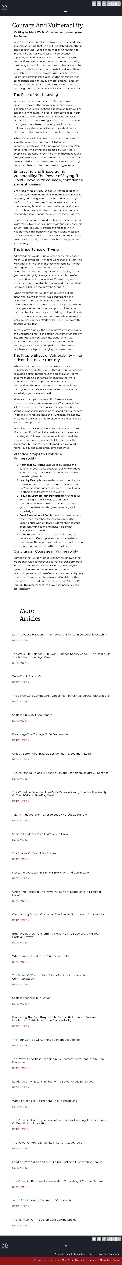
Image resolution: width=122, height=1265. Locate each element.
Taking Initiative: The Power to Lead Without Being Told (49, 814)
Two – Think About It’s (26, 676)
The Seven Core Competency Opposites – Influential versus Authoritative (61, 695)
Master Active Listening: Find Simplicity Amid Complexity (50, 872)
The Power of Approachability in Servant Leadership (47, 1142)
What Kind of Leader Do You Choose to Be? (41, 956)
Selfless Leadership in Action (31, 998)
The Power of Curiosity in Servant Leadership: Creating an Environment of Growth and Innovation (60, 1122)
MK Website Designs (82, 1233)
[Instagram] (109, 3)
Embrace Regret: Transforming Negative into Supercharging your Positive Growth (56, 935)
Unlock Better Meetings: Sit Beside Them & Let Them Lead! (52, 753)
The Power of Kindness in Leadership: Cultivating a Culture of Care (57, 1181)
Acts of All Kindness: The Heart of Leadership (42, 1200)
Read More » (20, 640)
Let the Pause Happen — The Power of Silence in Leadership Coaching (60, 634)
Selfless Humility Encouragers (32, 715)
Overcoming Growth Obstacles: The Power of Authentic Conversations (59, 914)
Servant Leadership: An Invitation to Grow (40, 834)
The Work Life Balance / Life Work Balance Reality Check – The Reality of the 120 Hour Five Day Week (61, 655)
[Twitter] (104, 3)
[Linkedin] (99, 3)
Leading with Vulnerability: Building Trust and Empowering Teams (57, 1162)
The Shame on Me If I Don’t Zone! (35, 853)
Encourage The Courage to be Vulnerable (40, 734)
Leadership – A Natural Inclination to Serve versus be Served (53, 1081)
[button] (66, 11)
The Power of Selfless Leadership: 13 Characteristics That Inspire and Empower (58, 1060)
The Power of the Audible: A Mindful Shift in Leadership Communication (49, 977)
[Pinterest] (113, 3)
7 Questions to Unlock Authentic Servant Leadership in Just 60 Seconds (60, 773)
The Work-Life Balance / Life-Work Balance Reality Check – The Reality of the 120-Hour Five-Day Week (59, 794)
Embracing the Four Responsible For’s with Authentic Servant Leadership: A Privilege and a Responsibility (54, 1019)
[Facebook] (94, 3)
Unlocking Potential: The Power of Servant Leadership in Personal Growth (56, 893)
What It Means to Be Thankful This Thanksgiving (44, 1100)
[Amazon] (118, 3)
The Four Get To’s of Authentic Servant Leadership (46, 1039)
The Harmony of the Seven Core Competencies (44, 1219)
